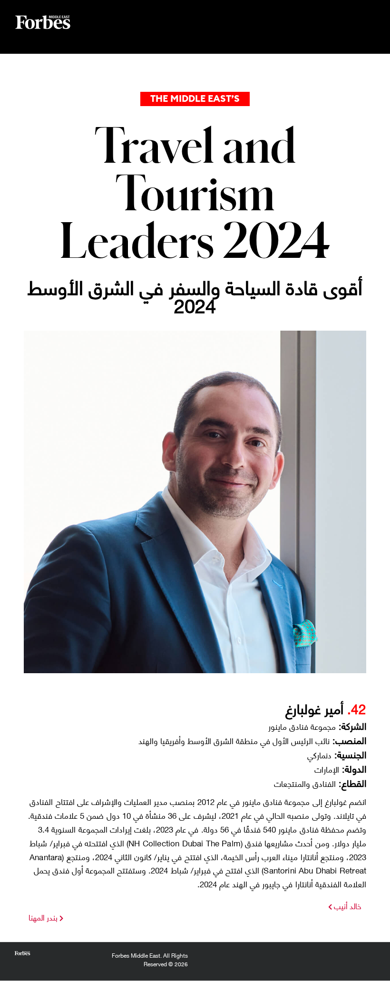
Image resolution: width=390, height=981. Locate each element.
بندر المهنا (43, 917)
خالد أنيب (346, 905)
